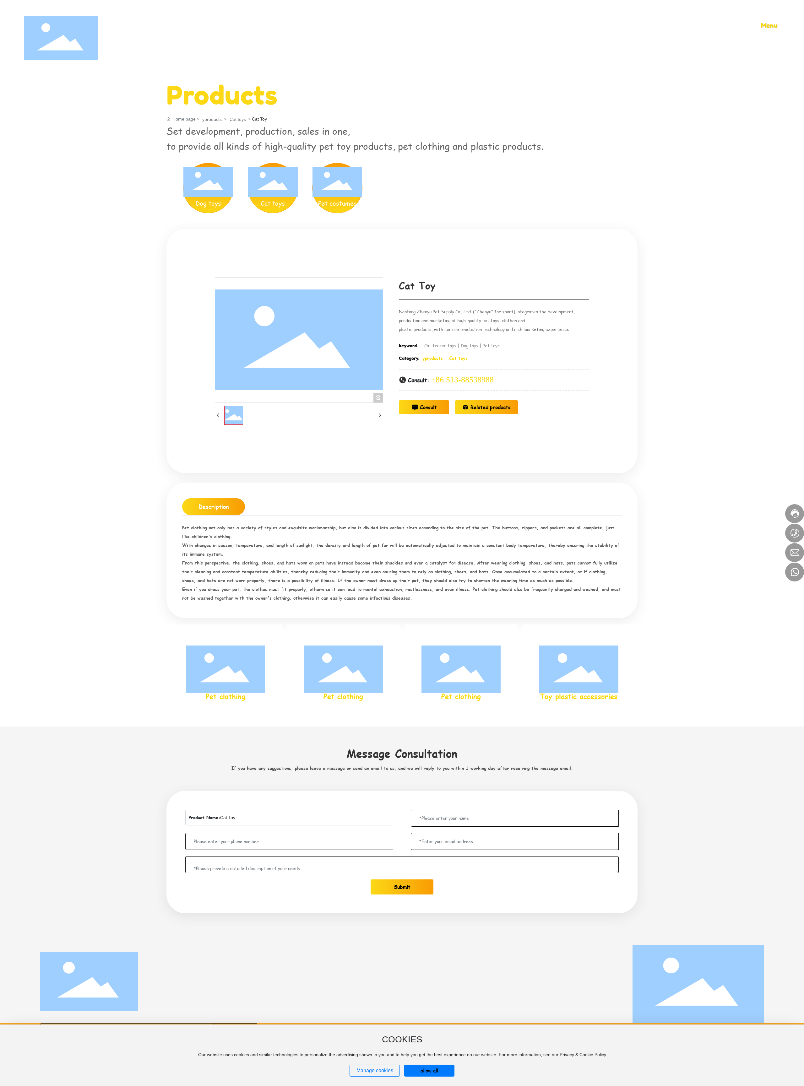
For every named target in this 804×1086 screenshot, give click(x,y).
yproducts (212, 119)
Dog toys (208, 203)
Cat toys (238, 119)
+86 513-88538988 (462, 379)
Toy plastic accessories (578, 696)
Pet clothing (225, 696)
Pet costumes (337, 203)
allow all (429, 1070)
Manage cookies (374, 1070)
